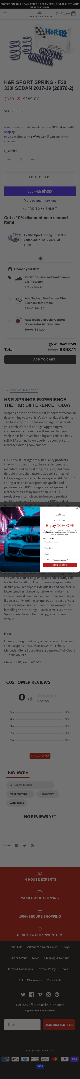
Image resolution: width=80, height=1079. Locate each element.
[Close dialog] (78, 509)
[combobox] (59, 542)
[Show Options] (75, 542)
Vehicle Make (48, 538)
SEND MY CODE (60, 565)
